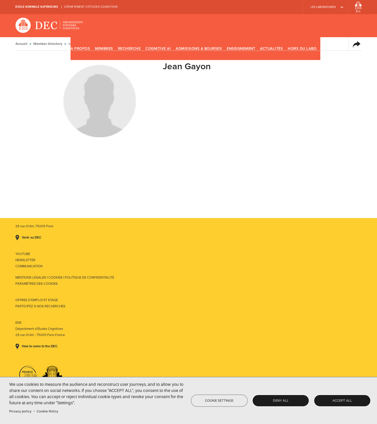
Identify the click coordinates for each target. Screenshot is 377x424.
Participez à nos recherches (40, 306)
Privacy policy (20, 411)
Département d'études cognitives (91, 6)
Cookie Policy (47, 411)
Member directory (47, 44)
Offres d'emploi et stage (36, 300)
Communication (29, 266)
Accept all (342, 400)
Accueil (21, 44)
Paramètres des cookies (36, 284)
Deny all (281, 400)
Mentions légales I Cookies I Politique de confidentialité (64, 277)
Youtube (22, 254)
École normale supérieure (36, 6)
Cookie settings (219, 400)
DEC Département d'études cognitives (49, 25)
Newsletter (25, 260)
